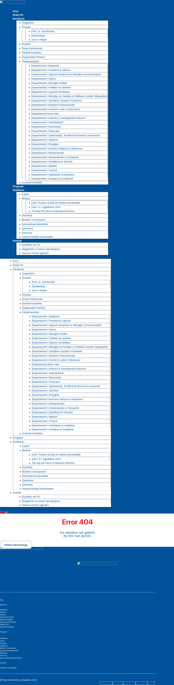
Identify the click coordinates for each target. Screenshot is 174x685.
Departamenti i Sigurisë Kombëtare (51, 91)
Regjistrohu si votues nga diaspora (41, 249)
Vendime (3, 643)
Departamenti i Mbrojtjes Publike (49, 83)
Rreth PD (18, 15)
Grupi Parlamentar (32, 48)
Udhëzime (4, 646)
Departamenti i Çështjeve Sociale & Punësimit (57, 100)
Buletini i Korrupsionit (33, 219)
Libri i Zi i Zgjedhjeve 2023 (46, 207)
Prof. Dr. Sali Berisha (43, 31)
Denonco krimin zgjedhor (35, 253)
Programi (18, 186)
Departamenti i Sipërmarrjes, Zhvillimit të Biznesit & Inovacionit (66, 135)
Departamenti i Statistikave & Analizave (53, 174)
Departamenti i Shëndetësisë (47, 122)
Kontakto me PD (31, 244)
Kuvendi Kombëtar (32, 182)
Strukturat (4, 610)
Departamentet (30, 61)
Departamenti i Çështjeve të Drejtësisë (52, 178)
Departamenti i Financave (46, 131)
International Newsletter (35, 224)
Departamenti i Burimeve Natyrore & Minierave (57, 148)
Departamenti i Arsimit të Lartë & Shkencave (56, 109)
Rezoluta (27, 215)
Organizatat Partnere (33, 57)
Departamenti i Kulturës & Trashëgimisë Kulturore (59, 118)
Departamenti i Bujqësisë (45, 65)
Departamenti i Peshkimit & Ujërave (51, 70)
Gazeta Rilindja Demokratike (37, 237)
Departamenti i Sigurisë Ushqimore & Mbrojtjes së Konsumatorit (66, 74)
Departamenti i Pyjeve (44, 78)
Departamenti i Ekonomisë (46, 126)
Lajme (25, 194)
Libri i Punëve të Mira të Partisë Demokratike (56, 202)
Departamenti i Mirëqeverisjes (48, 153)
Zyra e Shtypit (38, 39)
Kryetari (3, 612)
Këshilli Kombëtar (31, 52)
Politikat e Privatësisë (8, 668)
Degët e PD (4, 624)
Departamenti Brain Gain (45, 113)
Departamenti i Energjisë (45, 144)
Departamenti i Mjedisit (44, 166)
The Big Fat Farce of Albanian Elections (52, 211)
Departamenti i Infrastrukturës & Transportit (55, 157)
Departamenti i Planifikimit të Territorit (52, 161)
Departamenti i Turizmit (44, 170)
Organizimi (28, 22)
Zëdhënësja (38, 35)
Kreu (15, 11)
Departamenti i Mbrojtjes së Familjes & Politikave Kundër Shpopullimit (69, 96)
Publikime (18, 190)
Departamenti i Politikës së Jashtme (51, 87)
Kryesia (26, 44)
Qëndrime (27, 228)
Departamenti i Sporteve (45, 139)
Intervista (27, 233)
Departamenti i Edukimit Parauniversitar (53, 105)
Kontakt (17, 240)
